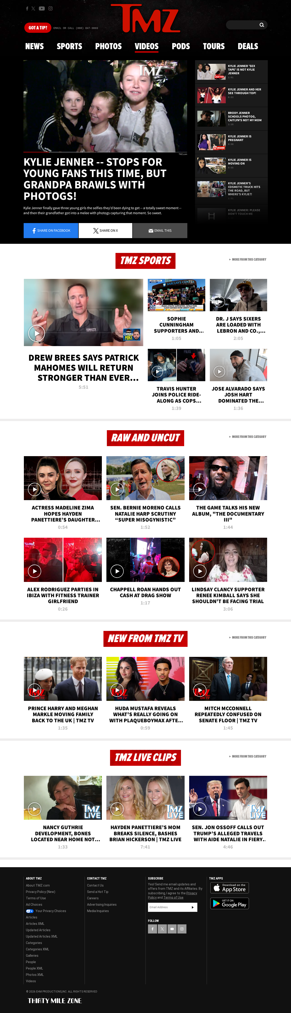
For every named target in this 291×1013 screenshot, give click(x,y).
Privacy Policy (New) (40, 892)
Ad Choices (34, 904)
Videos (146, 46)
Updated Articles (38, 930)
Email (163, 230)
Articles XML (35, 924)
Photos (108, 46)
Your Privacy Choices (50, 911)
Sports (69, 46)
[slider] (105, 152)
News (34, 46)
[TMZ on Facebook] (27, 8)
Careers (93, 898)
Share (53, 230)
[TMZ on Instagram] (50, 8)
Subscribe (192, 907)
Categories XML (37, 949)
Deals (248, 46)
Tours (214, 46)
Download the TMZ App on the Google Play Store (229, 903)
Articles (31, 917)
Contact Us (95, 885)
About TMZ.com (38, 885)
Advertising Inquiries (102, 904)
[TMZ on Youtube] (42, 8)
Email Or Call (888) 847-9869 (75, 28)
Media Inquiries (98, 911)
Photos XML (35, 975)
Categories (34, 943)
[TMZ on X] (34, 8)
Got (38, 28)
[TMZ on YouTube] (172, 928)
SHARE (109, 230)
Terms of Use (36, 898)
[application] (105, 106)
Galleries (32, 955)
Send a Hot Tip (97, 892)
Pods (181, 46)
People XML (34, 968)
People (31, 962)
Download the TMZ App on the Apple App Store (229, 888)
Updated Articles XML (42, 936)
